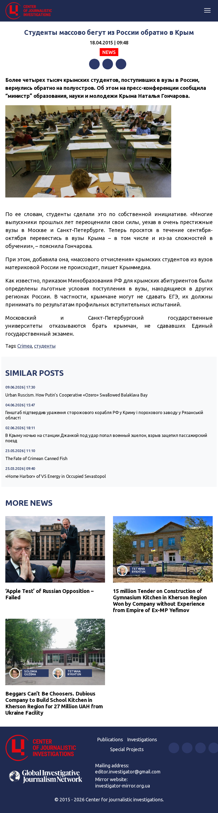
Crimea (24, 345)
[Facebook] (94, 64)
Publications (110, 739)
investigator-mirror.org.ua (122, 785)
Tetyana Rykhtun (138, 570)
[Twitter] (107, 64)
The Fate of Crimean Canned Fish (36, 458)
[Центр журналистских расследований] (30, 11)
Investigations (142, 739)
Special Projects (127, 749)
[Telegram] (121, 64)
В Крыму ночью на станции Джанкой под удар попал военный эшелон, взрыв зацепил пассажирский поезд (106, 438)
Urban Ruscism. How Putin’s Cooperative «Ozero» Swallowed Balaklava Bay (76, 395)
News (108, 52)
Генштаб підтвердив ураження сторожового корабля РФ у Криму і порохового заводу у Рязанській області (104, 415)
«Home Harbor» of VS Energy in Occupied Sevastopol (55, 476)
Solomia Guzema (30, 673)
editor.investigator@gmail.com (128, 771)
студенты (45, 345)
